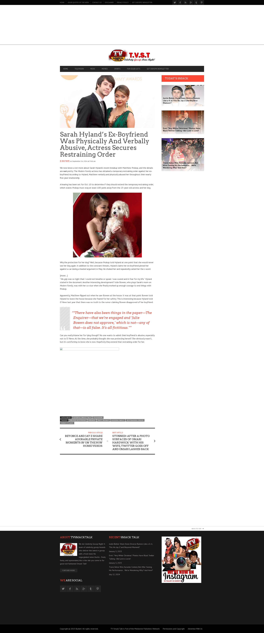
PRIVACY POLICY (123, 2)
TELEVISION (79, 69)
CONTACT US (97, 2)
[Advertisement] (132, 25)
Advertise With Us (195, 629)
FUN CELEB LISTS (133, 69)
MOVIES (105, 69)
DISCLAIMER (109, 2)
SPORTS (117, 69)
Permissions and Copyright (174, 629)
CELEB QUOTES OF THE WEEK (78, 2)
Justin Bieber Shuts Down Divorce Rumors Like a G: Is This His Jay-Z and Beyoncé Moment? (130, 545)
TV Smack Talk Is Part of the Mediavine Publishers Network (135, 629)
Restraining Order (135, 420)
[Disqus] (107, 491)
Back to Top (196, 529)
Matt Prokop (103, 420)
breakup (91, 420)
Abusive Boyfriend (78, 420)
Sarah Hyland (67, 423)
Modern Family (117, 420)
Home (62, 2)
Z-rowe (64, 161)
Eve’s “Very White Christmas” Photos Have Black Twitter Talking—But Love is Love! (131, 557)
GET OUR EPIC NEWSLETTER (142, 2)
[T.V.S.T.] (132, 55)
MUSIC (92, 69)
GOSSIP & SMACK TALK (82, 418)
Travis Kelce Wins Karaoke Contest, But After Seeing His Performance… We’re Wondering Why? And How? (131, 569)
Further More (68, 570)
